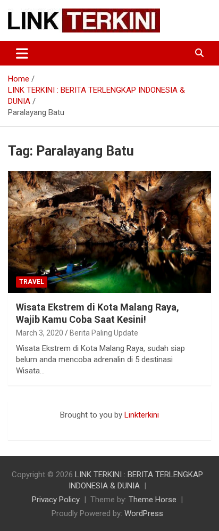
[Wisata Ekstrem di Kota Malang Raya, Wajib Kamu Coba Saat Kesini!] (109, 231)
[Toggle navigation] (22, 53)
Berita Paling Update (104, 333)
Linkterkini (141, 415)
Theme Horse (152, 499)
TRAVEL (31, 281)
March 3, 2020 (39, 333)
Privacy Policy (56, 499)
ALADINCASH (40, 426)
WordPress (143, 513)
